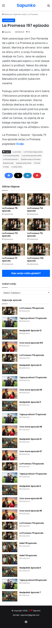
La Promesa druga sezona (33, 152)
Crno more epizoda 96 (30, 498)
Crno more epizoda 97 (30, 451)
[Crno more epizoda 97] (9, 455)
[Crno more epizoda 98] (9, 430)
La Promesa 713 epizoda (10, 234)
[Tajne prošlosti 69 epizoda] (9, 584)
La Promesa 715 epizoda (10, 209)
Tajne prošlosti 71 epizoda (32, 414)
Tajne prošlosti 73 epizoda (33, 318)
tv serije (6, 167)
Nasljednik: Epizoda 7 (30, 592)
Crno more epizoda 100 (31, 342)
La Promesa (33, 14)
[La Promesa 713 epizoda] (13, 224)
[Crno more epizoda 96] (9, 502)
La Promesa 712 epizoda (35, 234)
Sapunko (7, 32)
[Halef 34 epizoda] (9, 559)
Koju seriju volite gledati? (26, 273)
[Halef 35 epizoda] (9, 547)
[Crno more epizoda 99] (9, 393)
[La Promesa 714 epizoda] (38, 199)
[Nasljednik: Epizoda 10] (9, 443)
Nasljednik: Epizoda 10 (30, 439)
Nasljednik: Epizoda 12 (30, 365)
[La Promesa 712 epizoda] (38, 224)
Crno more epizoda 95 (30, 510)
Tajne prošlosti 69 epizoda (33, 580)
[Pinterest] (37, 175)
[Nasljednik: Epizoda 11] (9, 406)
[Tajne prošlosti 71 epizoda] (9, 418)
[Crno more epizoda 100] (9, 346)
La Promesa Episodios (11, 156)
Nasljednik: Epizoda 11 (30, 402)
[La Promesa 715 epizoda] (13, 199)
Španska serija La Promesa (30, 159)
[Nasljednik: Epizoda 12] (9, 369)
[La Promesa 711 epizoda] (13, 249)
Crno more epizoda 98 (30, 426)
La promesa (17, 152)
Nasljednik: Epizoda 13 (30, 330)
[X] (18, 175)
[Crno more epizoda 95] (9, 514)
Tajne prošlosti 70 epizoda (33, 473)
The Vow (37, 163)
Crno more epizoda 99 (30, 389)
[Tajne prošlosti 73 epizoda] (9, 322)
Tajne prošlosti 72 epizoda (33, 377)
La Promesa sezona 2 (10, 159)
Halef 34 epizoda (28, 555)
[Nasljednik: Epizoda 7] (9, 596)
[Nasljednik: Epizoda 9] (9, 490)
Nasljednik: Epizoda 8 (30, 567)
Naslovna (8, 14)
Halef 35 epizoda (28, 543)
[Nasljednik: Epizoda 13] (9, 334)
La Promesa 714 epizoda (35, 209)
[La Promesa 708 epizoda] (38, 249)
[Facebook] (9, 175)
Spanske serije (20, 14)
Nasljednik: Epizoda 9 (30, 486)
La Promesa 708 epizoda (35, 259)
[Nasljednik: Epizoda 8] (9, 571)
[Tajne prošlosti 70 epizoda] (9, 477)
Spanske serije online (23, 163)
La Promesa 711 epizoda (9, 259)
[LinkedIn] (27, 175)
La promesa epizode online (31, 156)
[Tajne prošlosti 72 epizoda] (9, 381)
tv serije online (16, 167)
